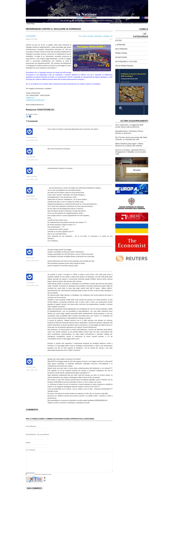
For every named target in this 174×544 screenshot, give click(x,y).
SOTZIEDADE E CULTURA (126, 61)
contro (84, 36)
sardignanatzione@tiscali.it (35, 100)
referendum (98, 36)
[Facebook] (30, 116)
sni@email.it (30, 98)
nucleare (90, 36)
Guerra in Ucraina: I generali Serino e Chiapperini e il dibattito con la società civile (130, 152)
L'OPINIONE (120, 45)
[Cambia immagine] (44, 481)
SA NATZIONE (31, 36)
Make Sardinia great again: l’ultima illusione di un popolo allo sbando (129, 145)
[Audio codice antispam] (44, 477)
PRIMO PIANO (121, 53)
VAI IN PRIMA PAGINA (124, 66)
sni (111, 36)
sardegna (106, 36)
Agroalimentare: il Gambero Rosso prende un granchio (129, 132)
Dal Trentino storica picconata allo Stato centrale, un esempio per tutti (131, 138)
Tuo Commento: (31, 450)
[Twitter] (27, 116)
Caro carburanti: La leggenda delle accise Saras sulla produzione (129, 126)
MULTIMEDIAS (121, 49)
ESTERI (118, 40)
